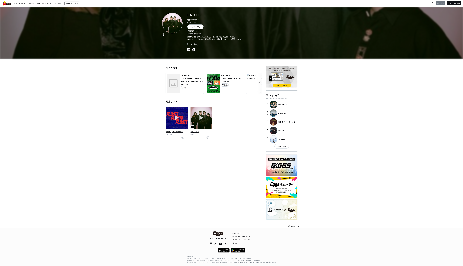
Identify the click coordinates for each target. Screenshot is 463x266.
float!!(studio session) (175, 131)
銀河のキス (195, 131)
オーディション (19, 3)
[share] (163, 34)
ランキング (31, 3)
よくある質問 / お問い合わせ (241, 236)
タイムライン (46, 3)
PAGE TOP (295, 226)
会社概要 (235, 243)
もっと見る (192, 44)
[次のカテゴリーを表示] (260, 83)
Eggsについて (236, 233)
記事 (38, 3)
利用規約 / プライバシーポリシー (243, 240)
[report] (166, 34)
